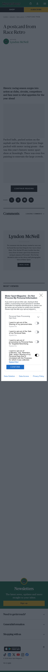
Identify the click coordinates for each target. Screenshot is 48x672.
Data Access (24, 376)
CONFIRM (15, 367)
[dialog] (24, 336)
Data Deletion (9, 376)
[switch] (37, 323)
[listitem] (24, 317)
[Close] (41, 296)
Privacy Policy (38, 376)
